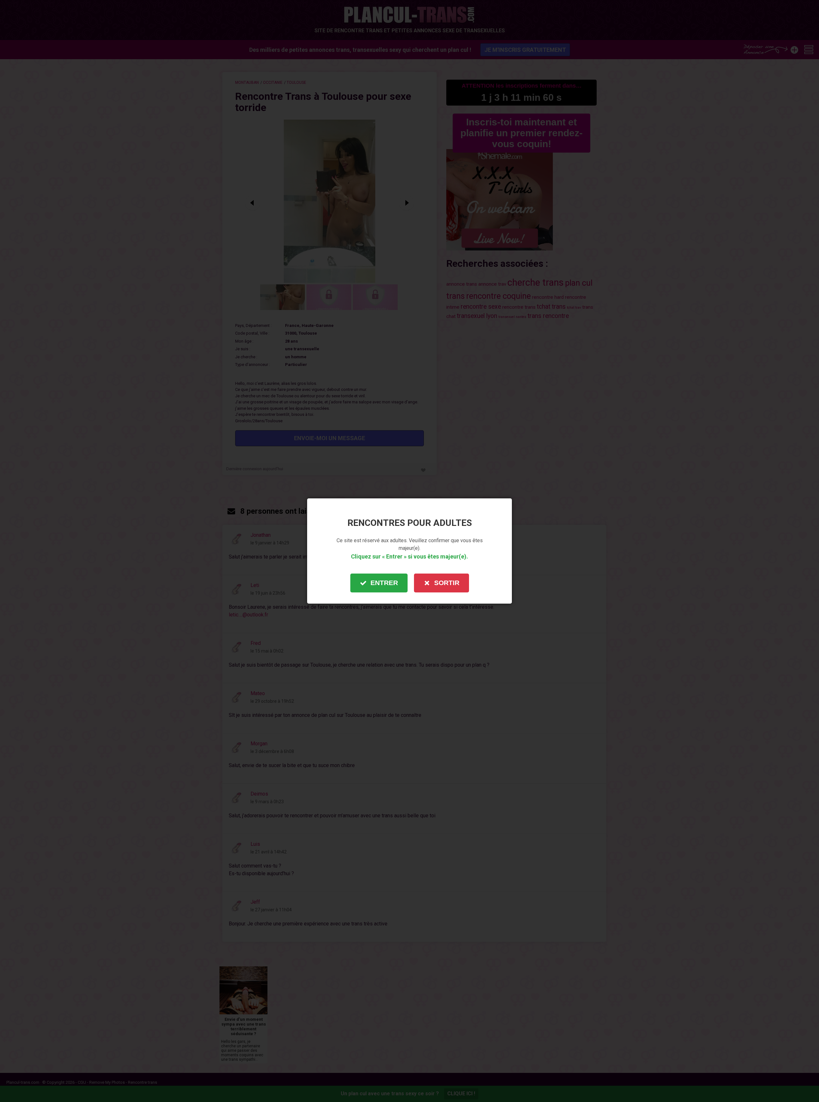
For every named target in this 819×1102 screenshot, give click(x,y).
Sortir (446, 582)
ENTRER (384, 582)
